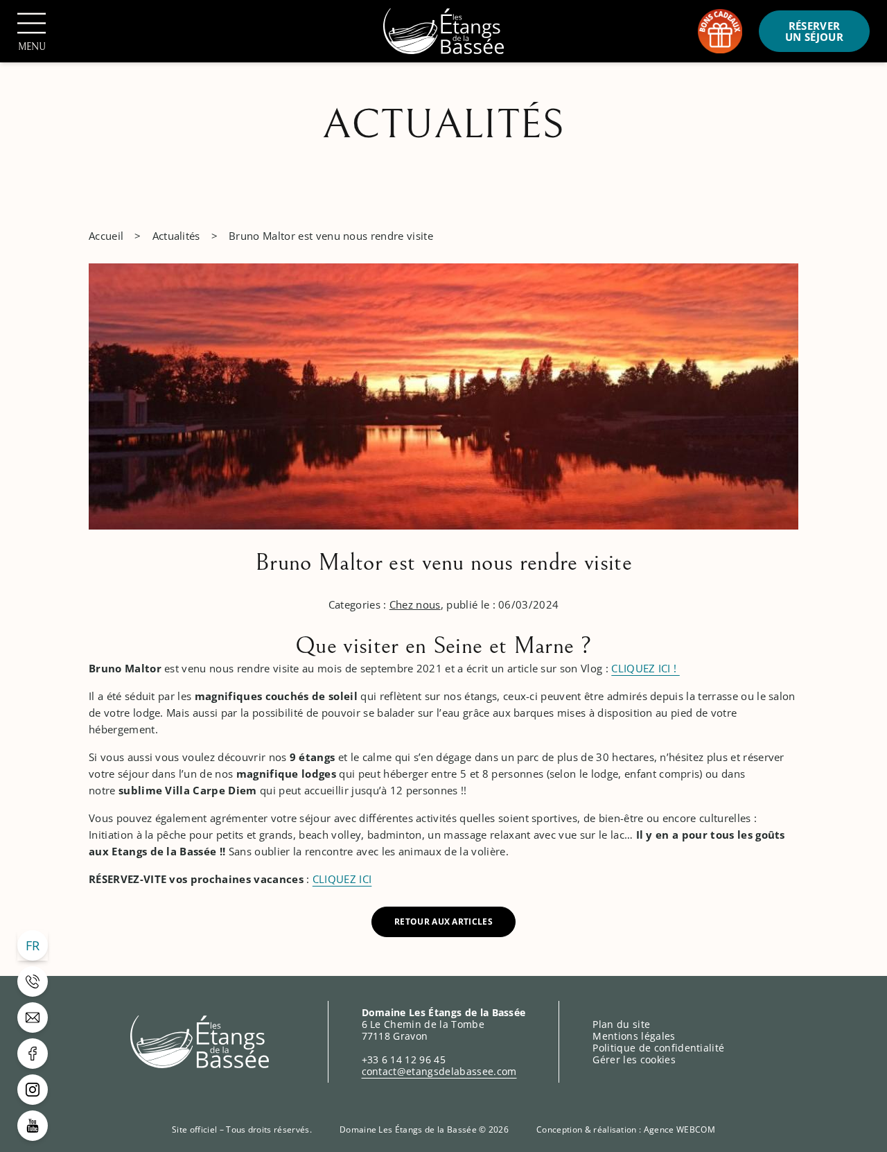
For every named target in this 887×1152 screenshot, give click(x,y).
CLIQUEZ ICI (342, 879)
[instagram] (32, 1089)
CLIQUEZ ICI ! (645, 668)
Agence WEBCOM (679, 1129)
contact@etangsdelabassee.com (439, 1071)
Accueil (106, 236)
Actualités (176, 236)
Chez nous (415, 604)
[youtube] (32, 1125)
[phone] (32, 981)
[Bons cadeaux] (720, 31)
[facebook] (32, 1053)
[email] (32, 1017)
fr (33, 945)
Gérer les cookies (633, 1059)
